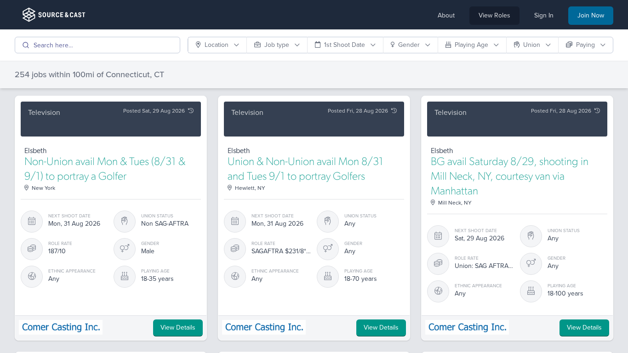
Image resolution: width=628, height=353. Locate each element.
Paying (586, 45)
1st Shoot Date (345, 45)
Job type (277, 45)
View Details (177, 327)
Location (217, 45)
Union (532, 45)
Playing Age (472, 45)
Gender (410, 45)
